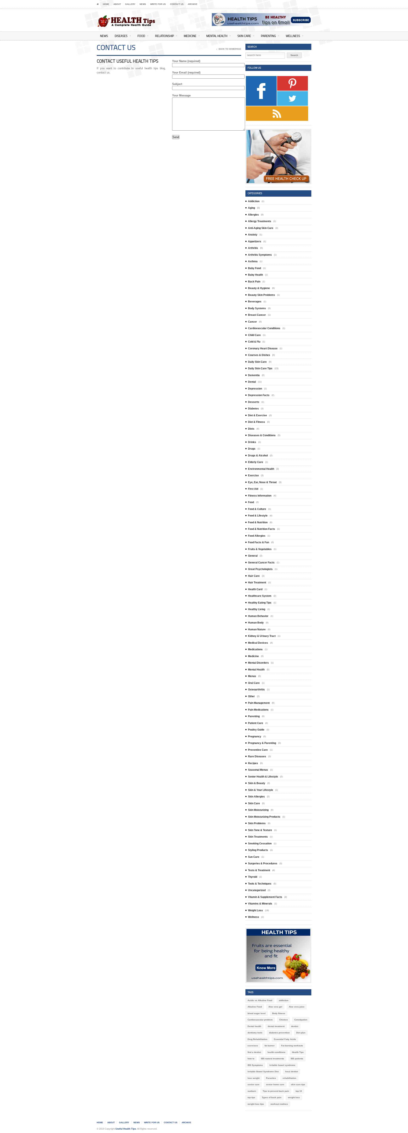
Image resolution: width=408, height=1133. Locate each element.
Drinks (252, 442)
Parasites (271, 1078)
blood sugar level (257, 1013)
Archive (192, 4)
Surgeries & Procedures (262, 863)
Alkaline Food (255, 1007)
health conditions (276, 1052)
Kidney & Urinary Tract (262, 636)
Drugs (251, 448)
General (253, 555)
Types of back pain (271, 1097)
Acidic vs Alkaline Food (260, 1000)
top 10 (299, 1091)
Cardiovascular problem (260, 1020)
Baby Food (254, 268)
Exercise (253, 475)
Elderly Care (255, 462)
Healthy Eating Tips (259, 602)
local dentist (291, 1071)
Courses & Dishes (259, 355)
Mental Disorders (258, 662)
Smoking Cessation (260, 843)
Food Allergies (256, 535)
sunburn (252, 1091)
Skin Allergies (256, 796)
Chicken (283, 1020)
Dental (252, 381)
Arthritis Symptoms (260, 254)
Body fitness (278, 1013)
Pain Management (259, 702)
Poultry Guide (256, 729)
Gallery (130, 4)
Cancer (252, 321)
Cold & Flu (254, 341)
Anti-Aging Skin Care (260, 228)
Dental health (254, 1026)
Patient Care (255, 723)
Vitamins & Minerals (260, 903)
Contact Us (177, 4)
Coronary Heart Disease (263, 348)
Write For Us (158, 4)
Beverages (254, 301)
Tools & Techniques (259, 883)
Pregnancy (254, 736)
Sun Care (253, 856)
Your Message (181, 95)
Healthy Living (256, 609)
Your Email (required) (186, 72)
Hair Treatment (257, 582)
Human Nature (257, 629)
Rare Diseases (257, 756)
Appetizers (254, 241)
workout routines (279, 1104)
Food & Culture (257, 509)
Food (141, 36)
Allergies (253, 214)
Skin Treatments (258, 836)
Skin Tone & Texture (260, 830)
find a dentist (254, 1052)
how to (251, 1058)
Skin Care (244, 36)
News (143, 4)
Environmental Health (261, 468)
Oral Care (254, 682)
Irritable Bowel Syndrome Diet (263, 1071)
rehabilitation (289, 1078)
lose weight (253, 1078)
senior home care (275, 1084)
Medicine (190, 36)
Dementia (254, 375)
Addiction (253, 201)
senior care (253, 1084)
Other (251, 696)
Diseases (121, 36)
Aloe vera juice (297, 1007)
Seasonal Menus (258, 769)
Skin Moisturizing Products (264, 816)
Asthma (253, 261)
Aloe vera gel (275, 1007)
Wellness (293, 36)
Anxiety (252, 234)
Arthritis (253, 248)
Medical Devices (258, 642)
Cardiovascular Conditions (264, 328)
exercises (253, 1045)
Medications (255, 649)
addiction (283, 1000)
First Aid (253, 488)
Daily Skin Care (257, 361)
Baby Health (255, 274)
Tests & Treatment (259, 870)
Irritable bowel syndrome (282, 1065)
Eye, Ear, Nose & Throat (262, 482)
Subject (177, 84)
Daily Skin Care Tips (260, 368)
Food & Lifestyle (258, 515)
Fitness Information (259, 495)
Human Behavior (258, 616)
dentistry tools (255, 1032)
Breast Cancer (257, 314)
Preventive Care (258, 749)
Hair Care (254, 575)
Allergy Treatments (259, 221)
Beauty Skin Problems (261, 294)
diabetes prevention (279, 1032)
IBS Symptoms (255, 1065)
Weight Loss (255, 910)
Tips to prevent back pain (276, 1091)
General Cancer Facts (261, 562)
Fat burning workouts (292, 1045)
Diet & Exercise (257, 415)
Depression (255, 388)
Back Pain (254, 281)
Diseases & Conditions (262, 435)
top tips (251, 1097)
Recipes (253, 763)
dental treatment (276, 1026)
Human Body (256, 622)
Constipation (300, 1020)
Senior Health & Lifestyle (263, 776)
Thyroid (252, 876)
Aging (251, 207)
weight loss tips (256, 1104)
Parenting (268, 36)
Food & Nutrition (258, 522)
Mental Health (216, 36)
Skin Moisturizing (258, 809)
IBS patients (297, 1058)
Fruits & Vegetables (260, 549)
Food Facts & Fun (258, 542)
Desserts (253, 402)
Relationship (164, 36)
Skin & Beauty (256, 783)
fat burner (270, 1045)
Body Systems (257, 308)
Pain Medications (258, 709)
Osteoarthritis (256, 689)
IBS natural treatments (272, 1058)
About (117, 4)
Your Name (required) (186, 61)
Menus (252, 676)
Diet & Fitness (256, 421)
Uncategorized (257, 890)
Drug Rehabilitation (257, 1039)
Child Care (254, 335)
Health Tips (298, 1052)
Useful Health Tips (125, 1128)
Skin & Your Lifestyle (260, 790)
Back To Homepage (230, 49)
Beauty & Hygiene (259, 288)
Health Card (255, 589)
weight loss (294, 1097)
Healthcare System (259, 595)
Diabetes (253, 408)
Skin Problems (257, 823)
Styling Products (258, 850)
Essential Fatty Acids (285, 1039)
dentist (294, 1026)
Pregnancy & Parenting (262, 743)
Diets (251, 428)
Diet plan (300, 1032)
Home (106, 4)
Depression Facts (258, 395)
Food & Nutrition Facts (261, 529)
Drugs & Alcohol (258, 455)
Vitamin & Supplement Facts (265, 897)
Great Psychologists (260, 569)
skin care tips (298, 1084)
